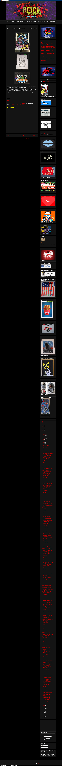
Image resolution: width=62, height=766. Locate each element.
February (44, 706)
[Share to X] (30, 103)
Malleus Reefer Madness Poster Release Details (47, 534)
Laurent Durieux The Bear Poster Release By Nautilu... (47, 531)
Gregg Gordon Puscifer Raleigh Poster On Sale (47, 512)
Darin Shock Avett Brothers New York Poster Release (47, 626)
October (44, 435)
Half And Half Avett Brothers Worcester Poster (46, 603)
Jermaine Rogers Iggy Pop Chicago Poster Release (46, 648)
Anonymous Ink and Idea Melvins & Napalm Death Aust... (47, 690)
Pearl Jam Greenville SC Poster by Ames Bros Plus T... (47, 571)
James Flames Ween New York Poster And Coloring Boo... (47, 549)
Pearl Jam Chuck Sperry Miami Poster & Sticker (47, 641)
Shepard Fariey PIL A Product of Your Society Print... (47, 565)
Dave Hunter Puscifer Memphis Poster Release (47, 481)
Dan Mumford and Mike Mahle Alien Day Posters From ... (47, 477)
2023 (43, 422)
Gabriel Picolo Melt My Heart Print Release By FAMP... (47, 660)
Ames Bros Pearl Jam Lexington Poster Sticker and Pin (47, 479)
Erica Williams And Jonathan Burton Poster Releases (46, 569)
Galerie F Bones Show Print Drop (47, 561)
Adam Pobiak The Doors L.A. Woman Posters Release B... (47, 585)
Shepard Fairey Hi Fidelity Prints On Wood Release (47, 484)
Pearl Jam (19, 85)
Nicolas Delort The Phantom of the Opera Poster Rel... (47, 475)
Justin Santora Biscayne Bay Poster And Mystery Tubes (46, 665)
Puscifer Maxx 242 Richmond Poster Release (46, 544)
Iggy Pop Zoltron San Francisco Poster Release (47, 628)
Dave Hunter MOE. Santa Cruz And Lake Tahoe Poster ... (47, 573)
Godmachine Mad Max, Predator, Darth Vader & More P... (47, 684)
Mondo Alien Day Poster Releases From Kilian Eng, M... (47, 488)
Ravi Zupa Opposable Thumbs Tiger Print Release (47, 699)
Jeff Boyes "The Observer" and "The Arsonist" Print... (47, 551)
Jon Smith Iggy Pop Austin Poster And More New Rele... (47, 635)
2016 (43, 431)
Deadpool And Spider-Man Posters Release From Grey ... (47, 611)
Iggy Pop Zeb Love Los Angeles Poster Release (47, 449)
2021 (43, 425)
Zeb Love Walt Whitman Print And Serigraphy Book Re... (47, 583)
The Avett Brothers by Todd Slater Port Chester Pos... (47, 639)
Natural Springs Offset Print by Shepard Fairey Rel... (47, 521)
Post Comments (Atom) (25, 138)
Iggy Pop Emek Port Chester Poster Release (46, 536)
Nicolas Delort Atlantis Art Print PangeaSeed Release (47, 658)
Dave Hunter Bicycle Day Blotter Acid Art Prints (47, 538)
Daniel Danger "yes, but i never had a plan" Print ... (47, 579)
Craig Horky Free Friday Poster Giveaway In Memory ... (47, 516)
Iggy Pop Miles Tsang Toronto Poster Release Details (47, 630)
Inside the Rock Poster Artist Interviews (17, 21)
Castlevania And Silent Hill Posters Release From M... (47, 622)
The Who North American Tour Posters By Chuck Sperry (47, 592)
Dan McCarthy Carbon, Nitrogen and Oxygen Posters (47, 701)
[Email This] (28, 103)
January (44, 708)
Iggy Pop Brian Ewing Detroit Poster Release (46, 618)
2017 (43, 430)
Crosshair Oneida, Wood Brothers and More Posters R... (47, 620)
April (43, 443)
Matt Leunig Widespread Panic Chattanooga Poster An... (47, 494)
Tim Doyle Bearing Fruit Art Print (47, 575)
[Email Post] (26, 103)
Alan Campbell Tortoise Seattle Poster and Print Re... (47, 466)
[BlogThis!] (29, 103)
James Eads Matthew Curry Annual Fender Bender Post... (47, 529)
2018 (43, 429)
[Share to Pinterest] (32, 103)
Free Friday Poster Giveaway (31, 21)
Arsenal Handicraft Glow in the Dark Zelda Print (47, 540)
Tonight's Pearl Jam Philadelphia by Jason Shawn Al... (47, 451)
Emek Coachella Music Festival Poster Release (47, 492)
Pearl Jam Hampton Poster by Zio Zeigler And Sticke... (47, 557)
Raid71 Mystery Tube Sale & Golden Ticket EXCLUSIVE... (47, 688)
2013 (43, 712)
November (44, 434)
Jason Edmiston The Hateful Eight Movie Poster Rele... (47, 527)
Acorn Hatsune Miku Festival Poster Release (46, 464)
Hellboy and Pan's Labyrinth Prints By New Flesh (46, 594)
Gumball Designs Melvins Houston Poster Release (46, 471)
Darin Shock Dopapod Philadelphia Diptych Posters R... (47, 497)
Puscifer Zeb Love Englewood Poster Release (47, 600)
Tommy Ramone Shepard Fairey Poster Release (47, 663)
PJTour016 (20, 104)
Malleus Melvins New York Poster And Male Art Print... (47, 563)
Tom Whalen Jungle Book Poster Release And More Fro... (47, 596)
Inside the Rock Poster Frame (16, 103)
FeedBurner (50, 739)
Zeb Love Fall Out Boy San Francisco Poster (46, 680)
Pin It (8, 100)
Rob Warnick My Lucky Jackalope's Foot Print (46, 473)
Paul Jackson (35, 85)
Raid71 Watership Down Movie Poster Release (47, 678)
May (43, 442)
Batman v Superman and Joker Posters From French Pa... (47, 469)
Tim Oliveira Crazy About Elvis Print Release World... (47, 656)
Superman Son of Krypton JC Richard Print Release (46, 581)
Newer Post (9, 135)
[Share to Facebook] (31, 103)
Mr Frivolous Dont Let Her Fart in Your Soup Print (47, 523)
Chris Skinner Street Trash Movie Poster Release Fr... (47, 675)
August (44, 438)
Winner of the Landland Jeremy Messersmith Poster (47, 693)
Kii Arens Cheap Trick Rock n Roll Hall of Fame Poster (47, 542)
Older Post (35, 135)
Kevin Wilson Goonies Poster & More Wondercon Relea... (47, 697)
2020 (43, 426)
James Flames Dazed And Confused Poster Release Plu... (47, 613)
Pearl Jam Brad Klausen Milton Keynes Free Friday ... (47, 645)
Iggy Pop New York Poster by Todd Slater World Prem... (46, 607)
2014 (43, 711)
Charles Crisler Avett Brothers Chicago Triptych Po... (47, 490)
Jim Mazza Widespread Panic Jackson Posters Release (47, 588)
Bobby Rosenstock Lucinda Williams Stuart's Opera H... (47, 553)
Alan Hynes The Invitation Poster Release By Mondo (47, 673)
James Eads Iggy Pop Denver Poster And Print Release (47, 486)
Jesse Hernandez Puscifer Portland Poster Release (46, 633)
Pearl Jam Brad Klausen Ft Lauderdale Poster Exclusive (47, 643)
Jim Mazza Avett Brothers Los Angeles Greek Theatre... (47, 445)
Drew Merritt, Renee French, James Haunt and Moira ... (46, 577)
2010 (43, 716)
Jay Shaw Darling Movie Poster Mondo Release (47, 654)
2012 (43, 713)
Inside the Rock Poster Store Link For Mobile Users (46, 21)
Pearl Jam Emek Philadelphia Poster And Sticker (46, 447)
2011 (42, 715)
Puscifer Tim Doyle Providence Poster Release (47, 546)
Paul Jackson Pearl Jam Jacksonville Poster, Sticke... (47, 598)
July (43, 439)
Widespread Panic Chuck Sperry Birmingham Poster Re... (47, 504)
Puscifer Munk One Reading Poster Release (46, 609)
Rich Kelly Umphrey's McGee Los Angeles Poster (47, 703)
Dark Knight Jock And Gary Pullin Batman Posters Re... (47, 555)
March (44, 705)
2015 (43, 709)
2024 (43, 421)
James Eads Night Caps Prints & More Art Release (47, 671)
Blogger (38, 763)
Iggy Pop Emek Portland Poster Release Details (47, 667)
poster (23, 104)
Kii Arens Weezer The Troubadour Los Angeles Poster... (47, 458)
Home (8, 21)
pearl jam (16, 104)
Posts (43, 745)
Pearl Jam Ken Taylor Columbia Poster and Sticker (47, 525)
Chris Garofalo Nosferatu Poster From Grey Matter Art (47, 501)
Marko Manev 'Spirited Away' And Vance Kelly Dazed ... (47, 454)
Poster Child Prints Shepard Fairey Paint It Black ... (46, 669)
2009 (43, 717)
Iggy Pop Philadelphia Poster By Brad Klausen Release (47, 559)
